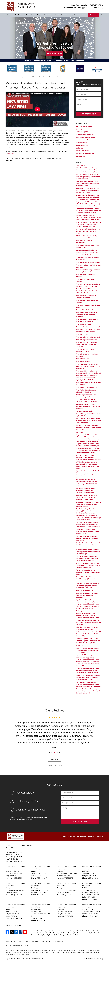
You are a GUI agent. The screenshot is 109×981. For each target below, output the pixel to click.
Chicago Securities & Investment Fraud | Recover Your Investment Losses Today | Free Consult (87, 558)
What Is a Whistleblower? (84, 310)
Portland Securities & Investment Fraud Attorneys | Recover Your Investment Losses (87, 579)
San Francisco (87, 909)
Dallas (8, 909)
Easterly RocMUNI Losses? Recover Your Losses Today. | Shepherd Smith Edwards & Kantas (88, 650)
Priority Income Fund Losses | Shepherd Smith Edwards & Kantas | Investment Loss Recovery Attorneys (88, 684)
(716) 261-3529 (93, 899)
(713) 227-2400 (16, 857)
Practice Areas (81, 123)
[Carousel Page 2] (52, 752)
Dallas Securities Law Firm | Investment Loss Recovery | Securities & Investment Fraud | (86, 491)
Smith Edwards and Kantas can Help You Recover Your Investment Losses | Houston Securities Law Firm (88, 211)
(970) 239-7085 (16, 878)
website (11, 154)
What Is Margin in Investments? (86, 340)
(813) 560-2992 (16, 895)
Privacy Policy (81, 836)
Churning (79, 129)
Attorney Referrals (60, 15)
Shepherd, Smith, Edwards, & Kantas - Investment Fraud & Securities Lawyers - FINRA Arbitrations (88, 224)
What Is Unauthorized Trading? (86, 387)
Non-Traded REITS (82, 145)
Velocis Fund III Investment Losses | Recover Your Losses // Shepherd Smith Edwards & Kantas (88, 677)
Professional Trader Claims (85, 153)
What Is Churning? (82, 334)
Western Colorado (12, 871)
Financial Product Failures (85, 134)
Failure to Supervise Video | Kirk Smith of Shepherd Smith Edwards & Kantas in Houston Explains (88, 641)
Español (73, 15)
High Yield (79, 432)
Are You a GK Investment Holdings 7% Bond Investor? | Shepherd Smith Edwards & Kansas (88, 634)
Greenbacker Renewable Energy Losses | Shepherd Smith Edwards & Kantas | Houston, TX (88, 691)
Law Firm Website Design (92, 959)
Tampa (8, 888)
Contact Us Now (54, 53)
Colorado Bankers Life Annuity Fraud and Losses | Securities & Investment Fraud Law (88, 622)
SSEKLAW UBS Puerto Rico (84, 411)
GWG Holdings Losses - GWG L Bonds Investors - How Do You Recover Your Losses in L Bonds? (88, 421)
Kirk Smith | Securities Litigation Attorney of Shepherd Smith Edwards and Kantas (88, 427)
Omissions (79, 148)
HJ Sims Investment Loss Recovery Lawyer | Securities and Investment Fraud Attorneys (88, 552)
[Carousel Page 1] (49, 752)
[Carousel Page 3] (54, 752)
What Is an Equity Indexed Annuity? (88, 327)
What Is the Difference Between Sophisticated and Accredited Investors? (86, 315)
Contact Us (94, 15)
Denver (34, 871)
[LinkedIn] (16, 932)
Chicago (60, 888)
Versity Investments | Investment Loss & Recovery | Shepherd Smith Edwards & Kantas (87, 664)
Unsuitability (80, 156)
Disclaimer (71, 836)
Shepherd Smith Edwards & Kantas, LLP (30, 959)
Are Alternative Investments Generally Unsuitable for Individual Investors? (88, 406)
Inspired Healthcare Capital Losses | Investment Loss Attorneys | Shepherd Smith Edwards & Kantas (88, 657)
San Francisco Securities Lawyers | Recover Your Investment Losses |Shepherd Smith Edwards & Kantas (88, 524)
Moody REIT (80, 645)
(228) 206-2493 (93, 878)
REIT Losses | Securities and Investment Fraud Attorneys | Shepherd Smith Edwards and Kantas (88, 457)
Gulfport (85, 871)
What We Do (29, 15)
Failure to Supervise (82, 132)
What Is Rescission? (82, 359)
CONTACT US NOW (89, 114)
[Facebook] (7, 932)
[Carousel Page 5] (59, 752)
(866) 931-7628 (67, 916)
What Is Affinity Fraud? (83, 324)
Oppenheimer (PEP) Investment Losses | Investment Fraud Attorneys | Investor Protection (88, 518)
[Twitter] (12, 932)
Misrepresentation (82, 143)
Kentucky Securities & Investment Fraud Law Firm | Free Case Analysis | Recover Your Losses (88, 565)
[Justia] (20, 932)
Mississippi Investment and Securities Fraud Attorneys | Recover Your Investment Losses (88, 504)
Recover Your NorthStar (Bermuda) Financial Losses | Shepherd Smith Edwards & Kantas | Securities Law (87, 197)
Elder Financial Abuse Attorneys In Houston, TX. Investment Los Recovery (87, 609)
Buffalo (85, 888)
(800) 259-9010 (96, 5)
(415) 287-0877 (93, 916)
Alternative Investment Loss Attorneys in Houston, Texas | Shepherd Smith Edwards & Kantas (87, 616)
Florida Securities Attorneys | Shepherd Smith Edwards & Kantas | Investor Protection (88, 531)
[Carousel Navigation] (54, 752)
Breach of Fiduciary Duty (84, 126)
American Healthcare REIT (84, 590)
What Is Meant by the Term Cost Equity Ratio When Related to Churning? (86, 344)
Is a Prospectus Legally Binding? (86, 250)
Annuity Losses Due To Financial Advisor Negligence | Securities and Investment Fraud (88, 177)
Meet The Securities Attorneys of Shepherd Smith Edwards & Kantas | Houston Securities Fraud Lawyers (88, 444)
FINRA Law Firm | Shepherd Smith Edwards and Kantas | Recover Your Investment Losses (88, 183)
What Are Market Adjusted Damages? (88, 262)
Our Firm (18, 15)
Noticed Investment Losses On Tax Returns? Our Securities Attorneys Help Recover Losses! (87, 190)
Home (9, 15)
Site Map (91, 836)
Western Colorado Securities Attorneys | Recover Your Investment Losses (88, 572)
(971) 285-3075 (67, 878)
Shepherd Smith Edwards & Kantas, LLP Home (21, 6)
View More (54, 759)
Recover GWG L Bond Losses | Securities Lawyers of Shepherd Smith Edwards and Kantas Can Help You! (88, 217)
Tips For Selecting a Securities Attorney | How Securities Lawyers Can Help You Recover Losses (87, 511)
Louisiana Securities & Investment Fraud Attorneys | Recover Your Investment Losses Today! (87, 586)
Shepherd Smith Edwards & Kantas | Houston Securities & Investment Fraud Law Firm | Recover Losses (88, 671)
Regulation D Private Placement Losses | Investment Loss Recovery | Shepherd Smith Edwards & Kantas (88, 602)
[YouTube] (25, 932)
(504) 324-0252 (42, 921)
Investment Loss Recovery (84, 140)
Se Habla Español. (78, 61)
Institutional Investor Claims (85, 137)
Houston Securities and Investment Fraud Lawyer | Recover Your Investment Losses (88, 545)
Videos (78, 162)
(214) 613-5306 (16, 918)
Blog (38, 15)
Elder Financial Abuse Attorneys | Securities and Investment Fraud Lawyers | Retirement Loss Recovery (88, 170)
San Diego (35, 888)
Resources (47, 15)
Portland (60, 871)
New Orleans (36, 909)
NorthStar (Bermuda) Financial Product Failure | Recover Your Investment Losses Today (86, 497)
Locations (83, 15)
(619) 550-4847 (42, 895)
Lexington (60, 909)
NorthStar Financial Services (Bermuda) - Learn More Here (46, 61)
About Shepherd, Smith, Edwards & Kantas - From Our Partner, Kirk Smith (88, 231)
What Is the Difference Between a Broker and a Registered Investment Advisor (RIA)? (88, 366)
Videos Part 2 (80, 165)
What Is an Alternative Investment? (88, 337)
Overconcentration (82, 151)
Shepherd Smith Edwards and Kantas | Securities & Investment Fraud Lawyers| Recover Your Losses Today (88, 437)
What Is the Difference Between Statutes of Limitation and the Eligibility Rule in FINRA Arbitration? (88, 378)
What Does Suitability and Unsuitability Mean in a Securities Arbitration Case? (87, 291)
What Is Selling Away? (83, 361)
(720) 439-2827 (42, 878)
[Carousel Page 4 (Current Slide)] (57, 752)
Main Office (10, 847)
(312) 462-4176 (67, 895)
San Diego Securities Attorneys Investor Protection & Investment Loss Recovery (87, 538)
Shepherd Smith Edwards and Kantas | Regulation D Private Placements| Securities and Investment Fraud (88, 204)
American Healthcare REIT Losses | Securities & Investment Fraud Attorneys (87, 595)
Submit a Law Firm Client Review (54, 765)
